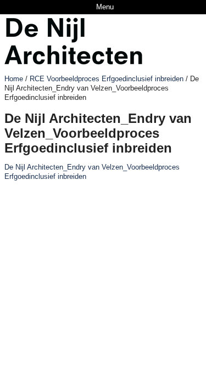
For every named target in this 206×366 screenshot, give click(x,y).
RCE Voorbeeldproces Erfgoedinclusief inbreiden (106, 79)
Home (13, 79)
